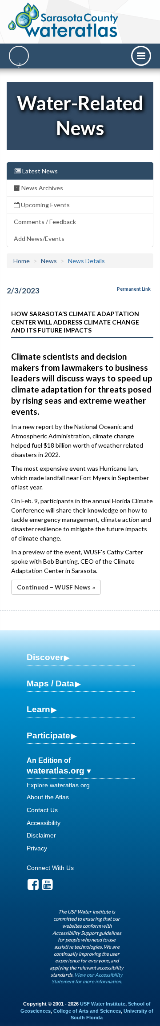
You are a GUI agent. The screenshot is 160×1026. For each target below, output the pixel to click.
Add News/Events (39, 238)
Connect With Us (50, 867)
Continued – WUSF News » (56, 587)
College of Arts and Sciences (87, 1011)
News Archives (41, 188)
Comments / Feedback (45, 221)
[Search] (19, 56)
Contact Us (42, 810)
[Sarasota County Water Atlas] (64, 20)
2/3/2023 (23, 290)
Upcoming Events (45, 204)
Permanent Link (134, 289)
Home (21, 261)
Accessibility (43, 822)
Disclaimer (41, 835)
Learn (38, 709)
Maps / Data (50, 683)
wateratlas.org (55, 770)
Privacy (37, 848)
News (49, 261)
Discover (45, 657)
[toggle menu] (141, 56)
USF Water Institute (102, 1003)
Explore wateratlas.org (58, 785)
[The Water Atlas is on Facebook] (33, 886)
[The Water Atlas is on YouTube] (47, 886)
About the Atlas (48, 797)
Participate (48, 735)
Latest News (39, 171)
